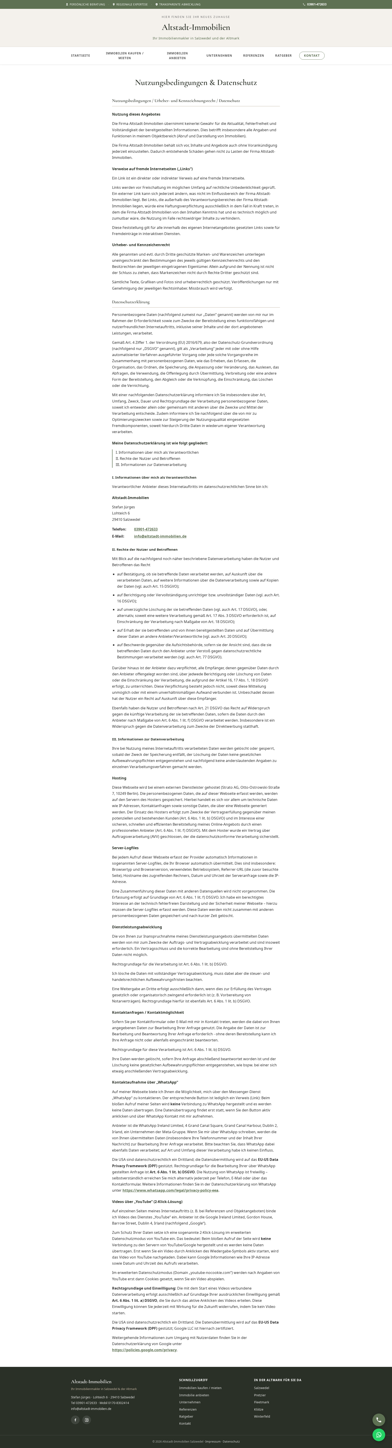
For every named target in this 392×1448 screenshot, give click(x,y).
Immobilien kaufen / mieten (125, 55)
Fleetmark (261, 1402)
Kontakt (312, 55)
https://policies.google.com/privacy (144, 1349)
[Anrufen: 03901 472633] (378, 1420)
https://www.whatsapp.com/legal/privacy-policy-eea (170, 1190)
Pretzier (260, 1395)
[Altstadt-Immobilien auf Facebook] (75, 1420)
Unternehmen (219, 55)
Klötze (258, 1409)
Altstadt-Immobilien (196, 27)
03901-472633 (316, 4)
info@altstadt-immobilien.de (160, 536)
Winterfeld (262, 1416)
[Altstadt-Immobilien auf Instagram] (86, 1420)
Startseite (80, 55)
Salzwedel (261, 1388)
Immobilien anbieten (177, 55)
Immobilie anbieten (194, 1395)
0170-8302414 (118, 1403)
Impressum (213, 1441)
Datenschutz (231, 1441)
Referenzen (253, 55)
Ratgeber (283, 55)
